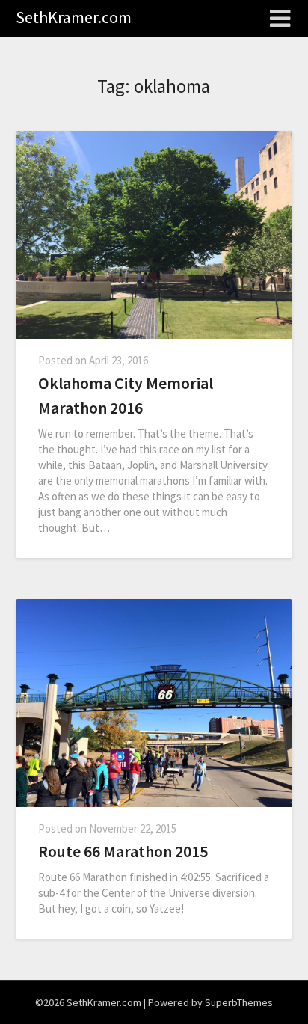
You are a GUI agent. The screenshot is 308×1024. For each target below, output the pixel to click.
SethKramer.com (74, 17)
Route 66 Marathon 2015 (123, 851)
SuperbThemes (239, 1002)
